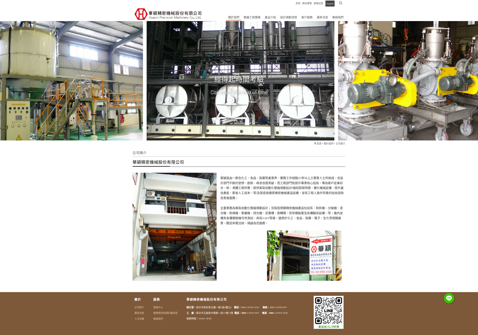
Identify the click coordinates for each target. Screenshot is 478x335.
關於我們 (328, 143)
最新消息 (139, 312)
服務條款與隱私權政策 (165, 312)
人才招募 (139, 318)
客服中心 (158, 307)
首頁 (319, 143)
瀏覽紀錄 (318, 3)
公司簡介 (340, 143)
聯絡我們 (158, 318)
